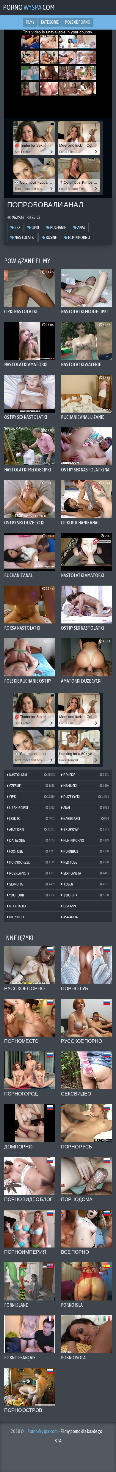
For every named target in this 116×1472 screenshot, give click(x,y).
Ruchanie (58, 227)
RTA (58, 1440)
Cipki (35, 227)
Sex (17, 227)
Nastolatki (24, 237)
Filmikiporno (79, 237)
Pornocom (29, 7)
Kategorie (50, 22)
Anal (81, 227)
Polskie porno (77, 22)
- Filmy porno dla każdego (64, 1431)
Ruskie (51, 237)
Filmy (30, 22)
